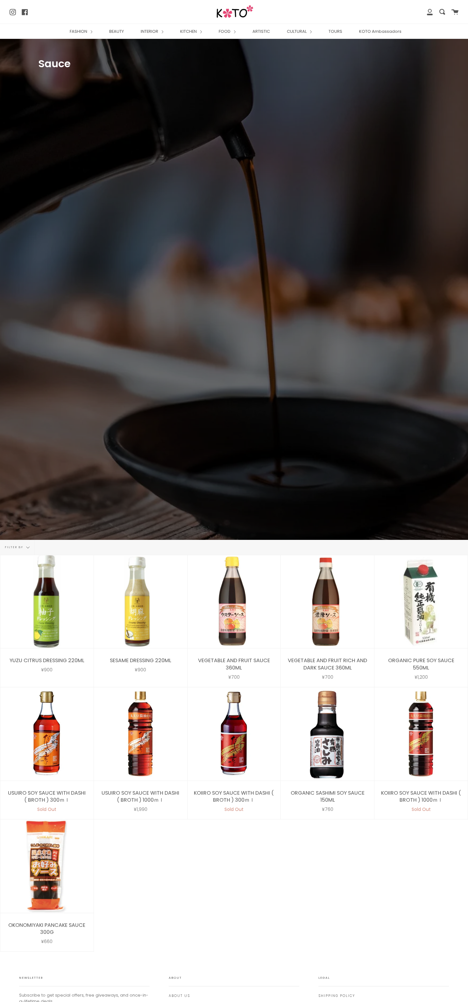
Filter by (15, 547)
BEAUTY (116, 31)
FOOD (225, 31)
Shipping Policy (336, 995)
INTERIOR (150, 31)
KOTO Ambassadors (380, 31)
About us (179, 995)
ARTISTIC (261, 31)
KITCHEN (189, 31)
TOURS (335, 31)
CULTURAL (297, 31)
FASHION (79, 31)
